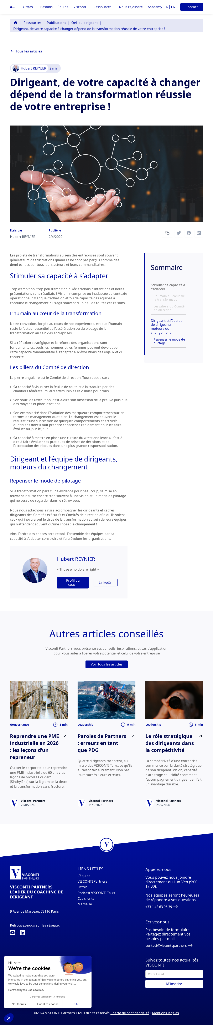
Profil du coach (73, 582)
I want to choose (48, 1004)
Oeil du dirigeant (84, 22)
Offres (83, 887)
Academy (155, 7)
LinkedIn (105, 582)
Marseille (85, 904)
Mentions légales (165, 1013)
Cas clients (86, 899)
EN (173, 7)
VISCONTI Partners (92, 881)
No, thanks (19, 1004)
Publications (56, 22)
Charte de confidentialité (129, 1013)
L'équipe (84, 876)
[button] (27, 6)
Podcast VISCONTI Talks (96, 893)
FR (166, 7)
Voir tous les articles (107, 664)
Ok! (76, 1004)
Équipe (63, 7)
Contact (192, 7)
